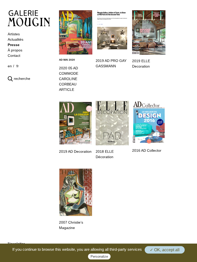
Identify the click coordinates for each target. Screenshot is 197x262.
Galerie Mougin (29, 18)
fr (17, 66)
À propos (15, 50)
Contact (14, 55)
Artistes (14, 34)
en (10, 66)
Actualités (15, 39)
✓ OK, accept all (165, 250)
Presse (13, 45)
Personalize (99, 256)
